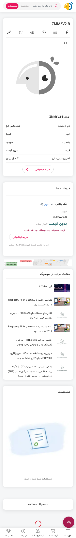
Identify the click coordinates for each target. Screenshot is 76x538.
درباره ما (23, 535)
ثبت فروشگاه (38, 535)
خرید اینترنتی (42, 169)
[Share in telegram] (32, 32)
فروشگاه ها (53, 535)
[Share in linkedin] (55, 32)
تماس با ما (8, 535)
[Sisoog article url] (38, 290)
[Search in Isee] (56, 6)
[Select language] (68, 522)
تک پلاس (61, 203)
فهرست (67, 535)
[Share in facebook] (67, 32)
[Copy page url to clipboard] (9, 32)
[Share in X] (21, 32)
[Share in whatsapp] (44, 32)
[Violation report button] (8, 126)
